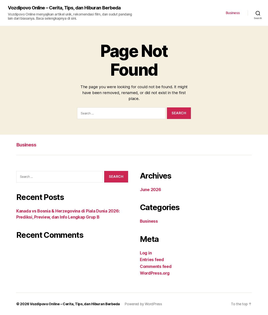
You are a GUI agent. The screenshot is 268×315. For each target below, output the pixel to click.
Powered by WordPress (143, 304)
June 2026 (150, 189)
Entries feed (152, 259)
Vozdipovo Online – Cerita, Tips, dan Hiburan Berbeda (64, 7)
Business (233, 13)
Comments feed (156, 266)
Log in (146, 253)
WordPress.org (155, 273)
